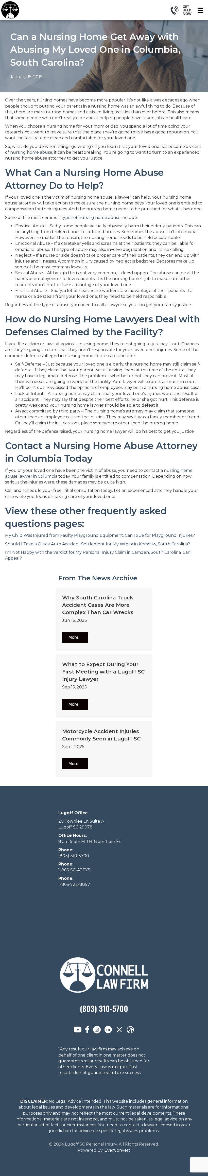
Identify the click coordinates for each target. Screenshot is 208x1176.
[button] (75, 637)
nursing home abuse (31, 152)
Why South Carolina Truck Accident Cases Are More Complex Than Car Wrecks (97, 605)
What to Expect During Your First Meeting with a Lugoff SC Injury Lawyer (103, 671)
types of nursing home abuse (90, 217)
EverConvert (117, 1150)
